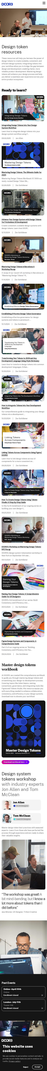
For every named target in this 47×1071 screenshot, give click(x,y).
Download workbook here (14, 762)
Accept (37, 1067)
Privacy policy (14, 1061)
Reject (25, 1067)
